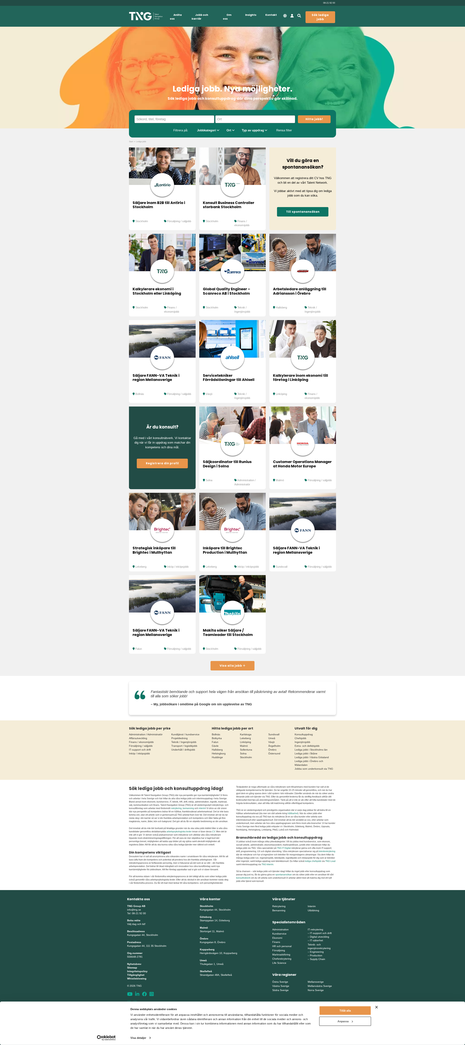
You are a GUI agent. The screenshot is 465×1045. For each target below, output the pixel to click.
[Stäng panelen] (376, 1007)
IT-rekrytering (315, 929)
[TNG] (146, 16)
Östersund (274, 753)
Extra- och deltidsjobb (307, 745)
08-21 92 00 (329, 3)
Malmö (280, 480)
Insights (250, 15)
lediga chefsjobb (313, 861)
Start (131, 141)
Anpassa (343, 1021)
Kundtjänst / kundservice (185, 734)
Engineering (317, 951)
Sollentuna (246, 749)
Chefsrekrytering (281, 958)
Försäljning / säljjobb (179, 221)
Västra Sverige (280, 986)
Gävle (215, 745)
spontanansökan (283, 874)
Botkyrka (217, 738)
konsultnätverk (243, 878)
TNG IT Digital (284, 848)
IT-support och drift (140, 749)
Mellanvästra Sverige (320, 986)
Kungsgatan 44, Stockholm (142, 934)
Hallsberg (281, 307)
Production (316, 955)
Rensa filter (284, 130)
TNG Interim (267, 864)
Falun (138, 648)
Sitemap (132, 967)
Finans (276, 942)
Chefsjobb (300, 738)
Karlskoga (245, 734)
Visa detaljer (138, 1037)
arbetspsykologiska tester (179, 831)
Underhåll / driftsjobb (183, 749)
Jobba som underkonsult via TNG (314, 768)
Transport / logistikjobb (184, 745)
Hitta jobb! (314, 119)
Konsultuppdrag (304, 734)
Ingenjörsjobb (302, 742)
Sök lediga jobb (320, 17)
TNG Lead (330, 861)
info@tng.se (134, 909)
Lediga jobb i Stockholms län (311, 749)
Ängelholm (274, 745)
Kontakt (271, 15)
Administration (280, 929)
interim (202, 808)
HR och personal (282, 946)
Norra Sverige (316, 990)
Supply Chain (317, 959)
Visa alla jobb (231, 666)
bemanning (188, 808)
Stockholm (141, 221)
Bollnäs (139, 393)
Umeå (271, 738)
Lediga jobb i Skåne (306, 753)
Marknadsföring (281, 954)
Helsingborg (219, 753)
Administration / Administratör (146, 734)
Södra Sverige (280, 990)
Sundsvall (281, 566)
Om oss (227, 17)
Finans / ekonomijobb (141, 742)
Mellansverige (316, 981)
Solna (209, 480)
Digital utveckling (319, 936)
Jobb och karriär (200, 17)
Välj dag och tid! (136, 924)
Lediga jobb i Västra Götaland (312, 757)
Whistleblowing (136, 978)
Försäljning (278, 950)
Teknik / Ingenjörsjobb (183, 742)
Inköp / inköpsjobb (178, 566)
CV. (214, 831)
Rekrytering (279, 906)
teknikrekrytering (327, 851)
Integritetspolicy (137, 971)
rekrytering (176, 808)
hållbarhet (293, 813)
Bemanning (278, 910)
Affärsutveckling (138, 738)
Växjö (209, 393)
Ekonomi (277, 937)
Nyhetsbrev (134, 964)
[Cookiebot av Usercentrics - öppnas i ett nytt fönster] (106, 1038)
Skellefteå (206, 971)
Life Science (279, 962)
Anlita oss (176, 17)
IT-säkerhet (316, 940)
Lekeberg (140, 566)
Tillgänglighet (135, 974)
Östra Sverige (280, 981)
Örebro (272, 749)
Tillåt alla (345, 1010)
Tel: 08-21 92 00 (136, 913)
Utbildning (313, 910)
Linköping (281, 393)
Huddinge (217, 757)
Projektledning (179, 738)
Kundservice (279, 933)
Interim (312, 906)
